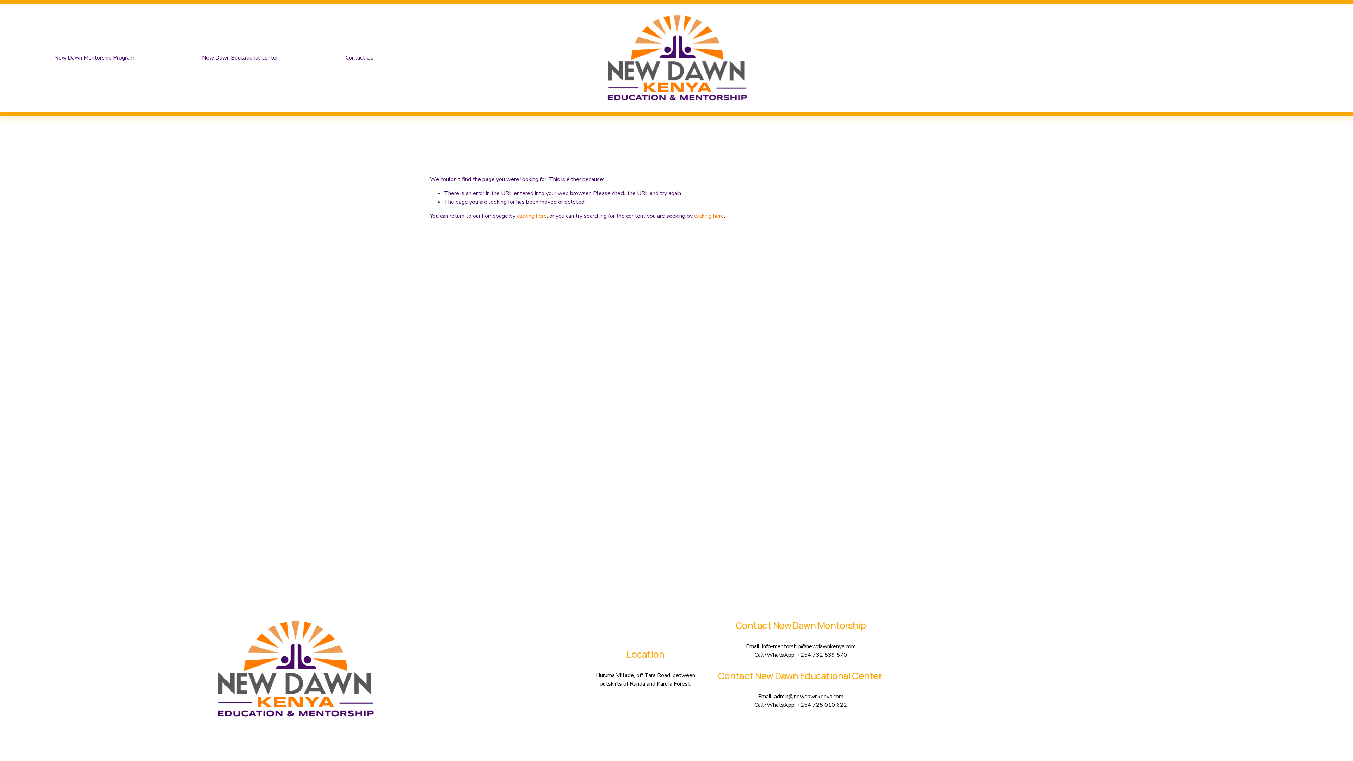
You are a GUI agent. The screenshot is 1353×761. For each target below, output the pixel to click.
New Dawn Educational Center (240, 58)
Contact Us (359, 58)
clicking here (532, 216)
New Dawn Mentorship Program (94, 58)
